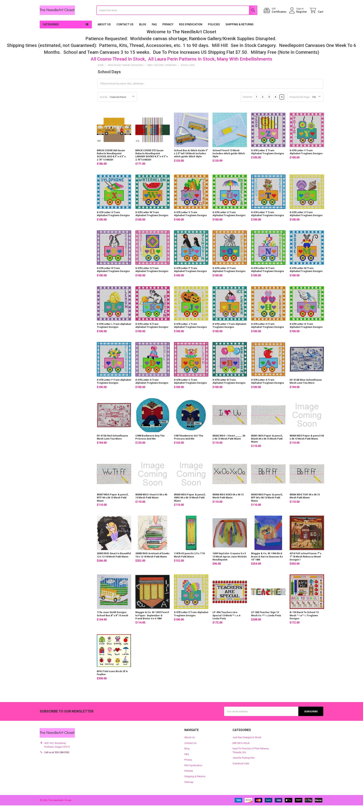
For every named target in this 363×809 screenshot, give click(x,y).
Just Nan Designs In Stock (247, 737)
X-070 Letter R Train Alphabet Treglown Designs (113, 270)
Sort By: (104, 97)
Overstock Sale (241, 763)
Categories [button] (51, 24)
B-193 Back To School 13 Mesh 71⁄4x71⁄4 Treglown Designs (304, 615)
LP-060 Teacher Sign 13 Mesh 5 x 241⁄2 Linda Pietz (266, 614)
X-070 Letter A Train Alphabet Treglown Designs (267, 381)
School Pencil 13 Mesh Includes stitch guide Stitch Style (229, 153)
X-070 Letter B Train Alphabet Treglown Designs (229, 381)
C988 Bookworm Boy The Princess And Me (150, 437)
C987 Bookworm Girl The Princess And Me (188, 437)
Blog (142, 24)
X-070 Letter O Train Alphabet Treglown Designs (229, 270)
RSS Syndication (190, 24)
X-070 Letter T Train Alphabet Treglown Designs (267, 214)
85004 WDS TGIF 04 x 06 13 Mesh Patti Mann (305, 496)
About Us (104, 24)
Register (301, 11)
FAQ (154, 24)
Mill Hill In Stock (241, 743)
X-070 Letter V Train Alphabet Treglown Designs (190, 214)
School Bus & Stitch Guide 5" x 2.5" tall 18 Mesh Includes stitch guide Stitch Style (191, 153)
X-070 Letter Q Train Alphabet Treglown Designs (151, 270)
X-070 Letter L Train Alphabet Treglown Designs (114, 325)
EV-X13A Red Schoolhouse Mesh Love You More (112, 437)
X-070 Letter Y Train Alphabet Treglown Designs (306, 152)
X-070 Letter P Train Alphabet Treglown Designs (190, 270)
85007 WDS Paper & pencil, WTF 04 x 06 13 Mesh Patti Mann (113, 497)
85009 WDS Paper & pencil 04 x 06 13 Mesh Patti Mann (307, 437)
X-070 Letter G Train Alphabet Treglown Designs (306, 325)
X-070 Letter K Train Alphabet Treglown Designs (151, 325)
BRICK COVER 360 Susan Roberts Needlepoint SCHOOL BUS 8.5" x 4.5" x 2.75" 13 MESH (111, 155)
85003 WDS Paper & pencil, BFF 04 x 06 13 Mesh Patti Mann (267, 497)
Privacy (167, 24)
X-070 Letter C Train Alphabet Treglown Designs (190, 381)
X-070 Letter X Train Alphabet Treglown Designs (113, 214)
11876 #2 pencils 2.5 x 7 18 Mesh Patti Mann (189, 555)
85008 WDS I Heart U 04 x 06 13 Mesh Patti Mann (151, 496)
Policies (214, 24)
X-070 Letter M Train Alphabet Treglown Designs (306, 270)
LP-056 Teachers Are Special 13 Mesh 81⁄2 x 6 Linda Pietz (226, 615)
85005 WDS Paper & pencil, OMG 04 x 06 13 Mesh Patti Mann (190, 497)
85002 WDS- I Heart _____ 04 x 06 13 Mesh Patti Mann (229, 437)
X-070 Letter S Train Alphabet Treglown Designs (306, 214)
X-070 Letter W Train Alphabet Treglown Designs (151, 214)
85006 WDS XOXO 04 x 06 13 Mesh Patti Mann (228, 496)
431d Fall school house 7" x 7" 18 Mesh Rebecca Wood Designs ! (305, 556)
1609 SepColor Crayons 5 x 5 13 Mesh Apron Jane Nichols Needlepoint (230, 556)
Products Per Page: (299, 97)
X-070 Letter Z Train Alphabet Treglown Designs (267, 152)
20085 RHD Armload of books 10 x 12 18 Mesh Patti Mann (152, 555)
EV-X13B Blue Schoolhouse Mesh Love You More (306, 381)
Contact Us (124, 24)
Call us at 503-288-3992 (56, 752)
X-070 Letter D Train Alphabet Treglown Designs (151, 381)
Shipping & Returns (240, 24)
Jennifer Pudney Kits (244, 757)
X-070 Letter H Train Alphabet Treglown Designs (267, 325)
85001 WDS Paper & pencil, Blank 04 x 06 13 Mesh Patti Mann (267, 438)
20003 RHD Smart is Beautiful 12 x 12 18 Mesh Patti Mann (114, 555)
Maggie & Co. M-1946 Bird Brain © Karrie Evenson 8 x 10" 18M (267, 556)
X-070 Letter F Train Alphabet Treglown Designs (114, 381)
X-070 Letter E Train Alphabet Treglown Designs (191, 614)
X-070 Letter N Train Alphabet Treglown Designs (267, 270)
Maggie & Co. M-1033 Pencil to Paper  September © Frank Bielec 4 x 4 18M (152, 615)
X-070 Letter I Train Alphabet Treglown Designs (229, 325)
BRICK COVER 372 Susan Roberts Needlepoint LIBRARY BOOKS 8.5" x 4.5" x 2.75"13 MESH (151, 155)
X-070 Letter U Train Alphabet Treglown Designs (229, 214)
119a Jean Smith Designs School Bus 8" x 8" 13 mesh (112, 614)
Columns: (248, 96)
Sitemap (188, 782)
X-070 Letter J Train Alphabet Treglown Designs (190, 325)
